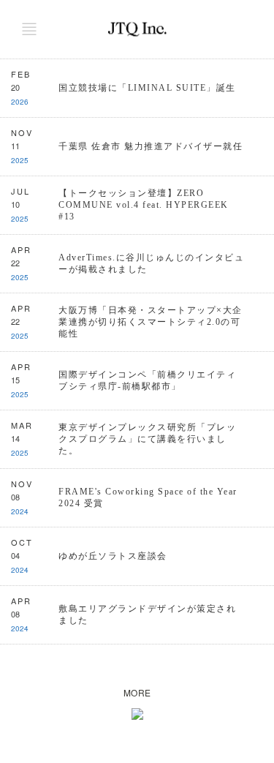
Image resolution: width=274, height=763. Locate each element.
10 (76, 650)
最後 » (115, 650)
